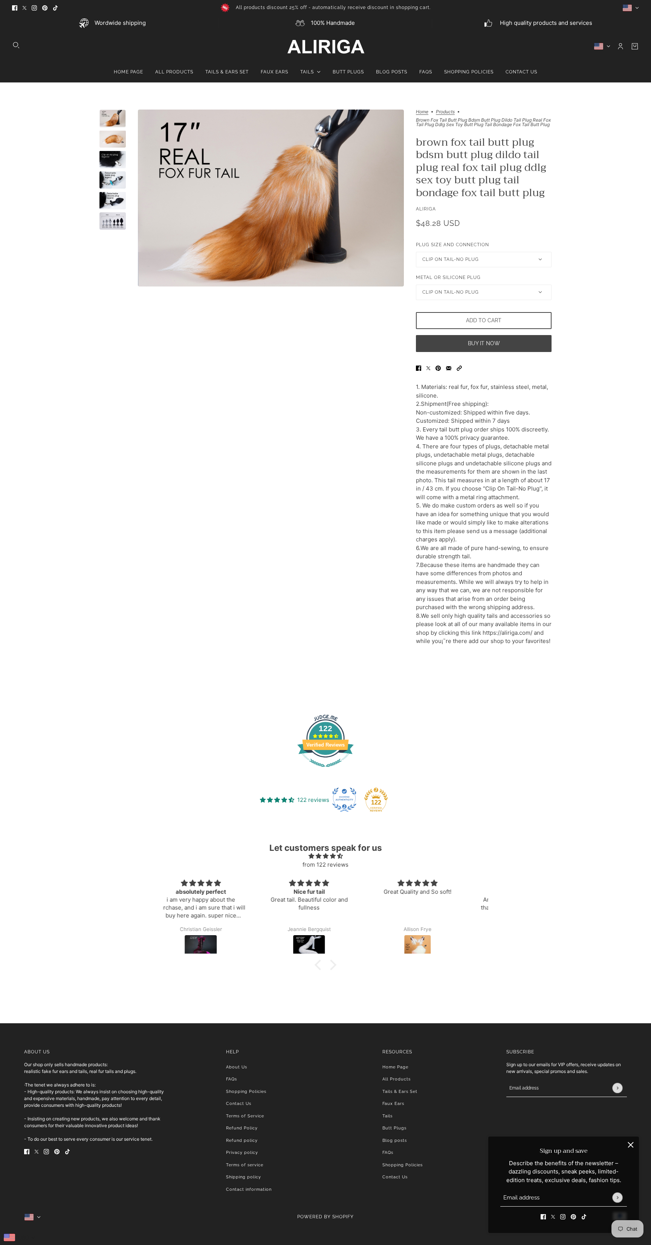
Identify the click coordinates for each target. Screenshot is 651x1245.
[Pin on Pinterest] (438, 368)
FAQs (231, 1079)
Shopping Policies (246, 1091)
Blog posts (394, 1140)
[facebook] (14, 7)
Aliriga (426, 209)
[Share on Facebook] (418, 368)
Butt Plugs (394, 1128)
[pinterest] (44, 7)
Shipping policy (243, 1177)
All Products (396, 1079)
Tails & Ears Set (399, 1091)
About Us (236, 1067)
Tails (387, 1116)
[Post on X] (428, 368)
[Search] (16, 45)
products (445, 112)
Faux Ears (393, 1103)
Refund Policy (242, 1128)
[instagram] (34, 7)
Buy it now (484, 343)
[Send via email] (448, 368)
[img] (325, 856)
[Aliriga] (326, 46)
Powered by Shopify (325, 1216)
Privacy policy (242, 1152)
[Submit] (617, 1197)
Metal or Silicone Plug (448, 277)
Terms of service (244, 1165)
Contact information (249, 1189)
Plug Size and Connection (452, 244)
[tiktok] (55, 7)
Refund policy (242, 1140)
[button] (459, 368)
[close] (630, 1145)
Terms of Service (245, 1116)
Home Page (395, 1067)
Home (422, 112)
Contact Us (238, 1103)
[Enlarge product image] (271, 198)
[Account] (620, 46)
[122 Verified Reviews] (325, 770)
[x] (24, 7)
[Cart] (635, 46)
